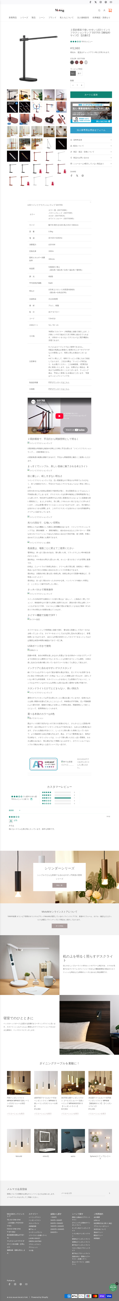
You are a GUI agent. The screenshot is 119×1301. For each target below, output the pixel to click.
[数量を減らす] (73, 85)
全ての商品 (59, 926)
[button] (75, 41)
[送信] (109, 1193)
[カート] (110, 10)
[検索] (99, 10)
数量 (72, 80)
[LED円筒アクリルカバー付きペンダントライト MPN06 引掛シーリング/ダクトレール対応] (46, 1083)
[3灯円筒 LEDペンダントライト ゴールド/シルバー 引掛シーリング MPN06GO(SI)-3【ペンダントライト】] (73, 1083)
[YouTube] (110, 2)
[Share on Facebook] (71, 176)
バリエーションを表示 (15, 1113)
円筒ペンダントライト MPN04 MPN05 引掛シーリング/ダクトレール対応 (18, 1100)
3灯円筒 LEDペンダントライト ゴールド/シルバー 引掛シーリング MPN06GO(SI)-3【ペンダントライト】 (72, 1102)
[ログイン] (104, 10)
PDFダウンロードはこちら (58, 389)
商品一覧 (59, 885)
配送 (79, 52)
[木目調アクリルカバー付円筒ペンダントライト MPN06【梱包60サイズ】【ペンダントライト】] (100, 1083)
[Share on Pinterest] (82, 176)
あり (79, 73)
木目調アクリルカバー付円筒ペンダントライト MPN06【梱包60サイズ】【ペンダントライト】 (100, 1102)
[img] (14, 817)
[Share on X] (77, 176)
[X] (95, 2)
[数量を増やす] (81, 85)
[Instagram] (100, 2)
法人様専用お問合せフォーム (91, 130)
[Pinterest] (105, 2)
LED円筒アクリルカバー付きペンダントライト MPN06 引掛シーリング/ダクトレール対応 (46, 1102)
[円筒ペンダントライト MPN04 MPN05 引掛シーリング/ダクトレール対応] (19, 1083)
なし (73, 73)
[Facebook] (90, 2)
